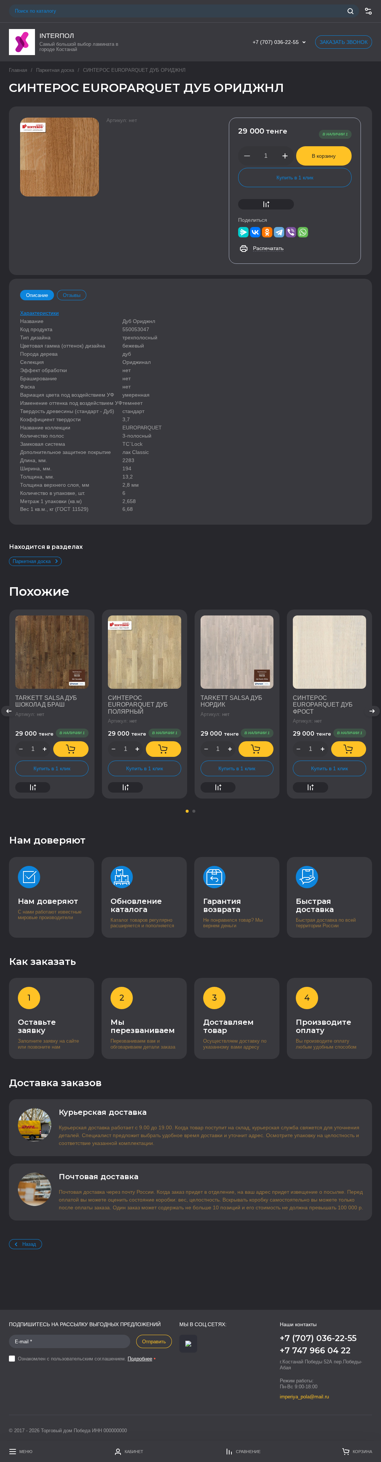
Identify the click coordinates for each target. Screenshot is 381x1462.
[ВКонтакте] (255, 232)
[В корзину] (70, 749)
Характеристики (39, 313)
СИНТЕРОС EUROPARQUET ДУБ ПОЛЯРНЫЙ (138, 705)
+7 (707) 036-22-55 (276, 42)
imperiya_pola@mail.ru (304, 1396)
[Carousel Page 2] (193, 811)
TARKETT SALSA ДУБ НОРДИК (231, 701)
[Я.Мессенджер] (243, 232)
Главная (18, 70)
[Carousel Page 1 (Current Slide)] (187, 811)
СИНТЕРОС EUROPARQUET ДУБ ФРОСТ (323, 705)
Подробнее (140, 1359)
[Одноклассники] (267, 232)
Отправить (154, 1341)
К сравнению (266, 204)
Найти (350, 11)
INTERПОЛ (56, 35)
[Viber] (291, 232)
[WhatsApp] (303, 232)
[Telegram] (279, 232)
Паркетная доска (55, 70)
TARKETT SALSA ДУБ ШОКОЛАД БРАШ (46, 701)
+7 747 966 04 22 (315, 1351)
